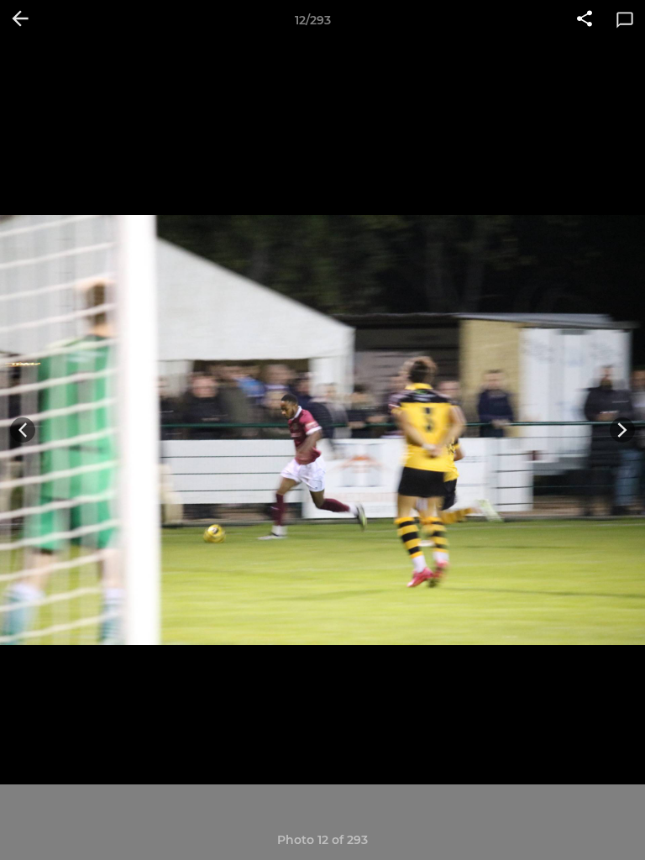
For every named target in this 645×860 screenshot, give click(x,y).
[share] (584, 20)
